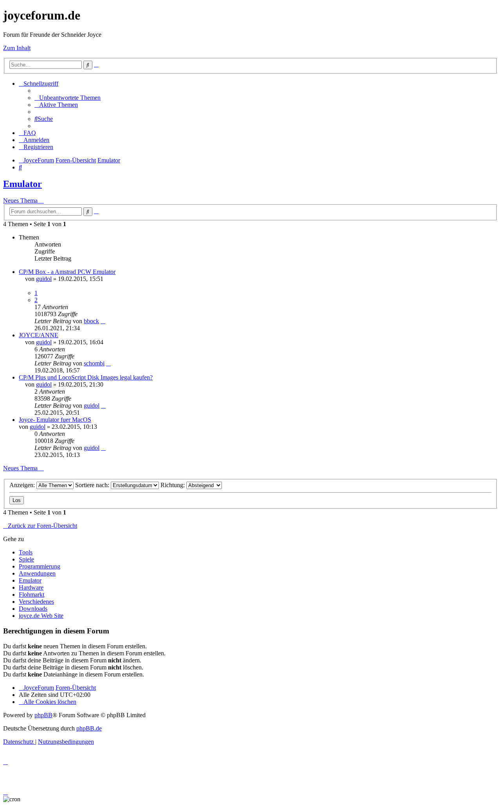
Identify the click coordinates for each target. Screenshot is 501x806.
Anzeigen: (22, 485)
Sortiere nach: (93, 485)
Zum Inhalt (17, 48)
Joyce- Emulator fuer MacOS (55, 419)
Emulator (22, 184)
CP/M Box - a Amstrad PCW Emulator (67, 271)
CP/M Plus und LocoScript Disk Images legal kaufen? (86, 377)
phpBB (43, 715)
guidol (44, 278)
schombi (94, 363)
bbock (91, 321)
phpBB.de (89, 728)
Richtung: (173, 485)
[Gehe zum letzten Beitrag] (103, 321)
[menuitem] (67, 97)
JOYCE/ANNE (38, 335)
